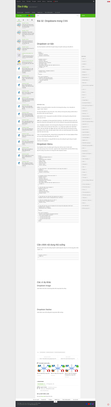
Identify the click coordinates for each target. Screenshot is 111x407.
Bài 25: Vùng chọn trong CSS (57, 373)
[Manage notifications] (108, 404)
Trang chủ (18, 1)
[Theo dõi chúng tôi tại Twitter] (33, 15)
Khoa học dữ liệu (86, 116)
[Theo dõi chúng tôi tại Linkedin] (31, 15)
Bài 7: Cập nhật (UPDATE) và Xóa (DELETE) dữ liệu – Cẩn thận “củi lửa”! (27, 122)
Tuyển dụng (49, 1)
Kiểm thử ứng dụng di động (88, 121)
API (83, 66)
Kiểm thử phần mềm (86, 118)
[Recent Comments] (27, 20)
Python (84, 156)
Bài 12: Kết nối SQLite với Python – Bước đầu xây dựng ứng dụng (27, 86)
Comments (42, 383)
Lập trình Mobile (86, 132)
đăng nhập (43, 396)
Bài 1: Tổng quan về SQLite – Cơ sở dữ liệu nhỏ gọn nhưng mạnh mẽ (27, 164)
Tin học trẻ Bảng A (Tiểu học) (27, 60)
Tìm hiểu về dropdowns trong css (60, 352)
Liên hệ (56, 1)
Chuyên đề (27, 12)
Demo (84, 92)
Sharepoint (85, 164)
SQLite (27, 67)
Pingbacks (51, 383)
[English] (108, 1)
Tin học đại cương (86, 186)
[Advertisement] (58, 31)
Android (84, 64)
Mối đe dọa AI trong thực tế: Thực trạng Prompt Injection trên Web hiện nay (27, 42)
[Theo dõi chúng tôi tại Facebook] (27, 15)
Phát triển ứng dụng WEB (87, 145)
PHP (83, 148)
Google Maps (85, 100)
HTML (84, 108)
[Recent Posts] (19, 20)
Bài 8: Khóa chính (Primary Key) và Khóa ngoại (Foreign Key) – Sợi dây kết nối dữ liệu (27, 115)
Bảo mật (23, 23)
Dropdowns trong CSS (49, 352)
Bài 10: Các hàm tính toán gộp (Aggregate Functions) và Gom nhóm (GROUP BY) (28, 100)
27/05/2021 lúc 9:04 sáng (52, 387)
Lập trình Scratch (86, 134)
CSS (38, 15)
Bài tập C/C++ (85, 74)
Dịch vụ (43, 1)
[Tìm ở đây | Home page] (22, 6)
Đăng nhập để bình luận (44, 390)
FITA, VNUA (38, 403)
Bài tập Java (85, 77)
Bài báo (84, 72)
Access (84, 61)
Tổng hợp (84, 197)
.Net (83, 58)
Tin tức (23, 1)
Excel (84, 94)
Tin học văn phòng (86, 184)
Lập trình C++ (85, 126)
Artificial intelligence (26, 53)
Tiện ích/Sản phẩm (48, 12)
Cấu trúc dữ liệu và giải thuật (88, 85)
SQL (83, 166)
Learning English (86, 137)
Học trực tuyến (20, 12)
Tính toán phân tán (86, 192)
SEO (83, 161)
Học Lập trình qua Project (87, 105)
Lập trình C (85, 124)
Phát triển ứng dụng (86, 142)
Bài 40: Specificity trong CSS (43, 373)
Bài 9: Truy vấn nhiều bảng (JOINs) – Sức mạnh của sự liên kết (27, 107)
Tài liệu (33, 12)
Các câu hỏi (57, 12)
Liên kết (39, 1)
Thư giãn (34, 1)
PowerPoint (85, 150)
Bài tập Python (85, 80)
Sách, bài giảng (85, 158)
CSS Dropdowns (42, 352)
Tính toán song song (86, 194)
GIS (83, 97)
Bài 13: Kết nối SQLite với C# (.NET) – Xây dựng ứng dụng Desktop (27, 78)
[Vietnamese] (109, 1)
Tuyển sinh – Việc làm (87, 200)
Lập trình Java (85, 129)
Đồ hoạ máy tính (86, 208)
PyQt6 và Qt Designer (87, 153)
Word (84, 202)
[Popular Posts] (23, 20)
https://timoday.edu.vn (34, 404)
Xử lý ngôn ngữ (85, 205)
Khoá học (24, 67)
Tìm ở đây (19, 403)
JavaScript (85, 110)
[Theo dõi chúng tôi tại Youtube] (29, 15)
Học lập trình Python (86, 102)
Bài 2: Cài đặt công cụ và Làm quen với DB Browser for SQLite (28, 156)
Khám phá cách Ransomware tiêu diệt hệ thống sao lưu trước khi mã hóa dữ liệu (28, 25)
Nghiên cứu (39, 12)
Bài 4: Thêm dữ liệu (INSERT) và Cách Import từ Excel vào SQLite (28, 142)
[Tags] (32, 20)
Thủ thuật (28, 1)
